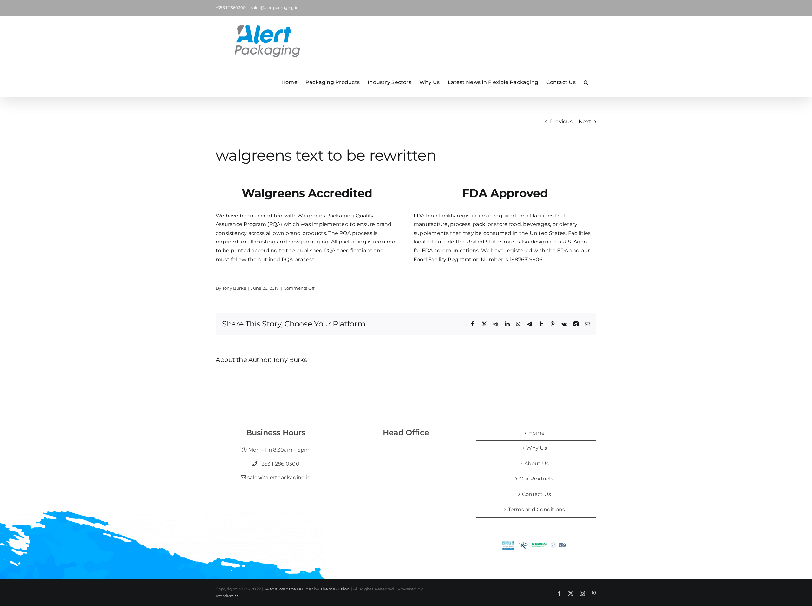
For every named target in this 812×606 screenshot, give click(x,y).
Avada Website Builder (288, 588)
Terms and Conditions (536, 509)
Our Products (536, 479)
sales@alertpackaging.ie (274, 7)
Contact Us (536, 494)
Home (536, 433)
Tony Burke (234, 288)
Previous (561, 122)
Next (585, 122)
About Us (536, 464)
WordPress (227, 595)
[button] (586, 82)
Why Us (536, 448)
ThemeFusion (335, 588)
